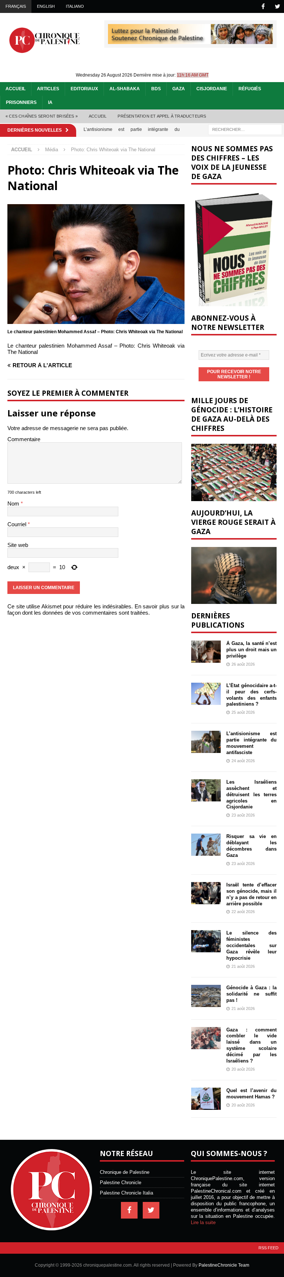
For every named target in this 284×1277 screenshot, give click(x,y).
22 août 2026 (243, 911)
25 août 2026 (243, 712)
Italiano (75, 6)
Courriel (17, 524)
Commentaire (23, 439)
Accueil (16, 88)
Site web (17, 545)
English (46, 6)
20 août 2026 (243, 1069)
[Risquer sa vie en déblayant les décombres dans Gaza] (206, 845)
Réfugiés (250, 88)
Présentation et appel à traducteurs (162, 116)
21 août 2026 (243, 966)
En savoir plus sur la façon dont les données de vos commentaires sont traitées (96, 609)
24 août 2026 (243, 761)
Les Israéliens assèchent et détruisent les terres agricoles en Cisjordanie (251, 794)
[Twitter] (277, 6)
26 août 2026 (243, 664)
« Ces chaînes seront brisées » (42, 116)
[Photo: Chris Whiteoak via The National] (96, 321)
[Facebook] (263, 6)
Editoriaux (84, 88)
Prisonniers (21, 102)
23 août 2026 (243, 815)
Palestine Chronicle (120, 1182)
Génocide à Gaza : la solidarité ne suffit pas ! (251, 994)
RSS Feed (268, 1248)
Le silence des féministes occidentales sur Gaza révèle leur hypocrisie (251, 945)
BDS (156, 88)
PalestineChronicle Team (224, 1265)
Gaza (178, 88)
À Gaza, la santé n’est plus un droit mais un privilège (251, 650)
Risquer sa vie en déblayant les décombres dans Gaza (251, 846)
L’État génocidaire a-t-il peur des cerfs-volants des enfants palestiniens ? (251, 695)
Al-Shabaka (124, 88)
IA (50, 102)
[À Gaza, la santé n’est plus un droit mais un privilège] (206, 652)
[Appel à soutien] (190, 41)
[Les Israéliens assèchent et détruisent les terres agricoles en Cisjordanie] (206, 790)
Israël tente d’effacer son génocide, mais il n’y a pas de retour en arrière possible (251, 894)
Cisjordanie (211, 88)
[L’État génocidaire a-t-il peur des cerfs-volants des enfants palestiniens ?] (206, 694)
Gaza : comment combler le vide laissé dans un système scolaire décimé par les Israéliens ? (251, 1045)
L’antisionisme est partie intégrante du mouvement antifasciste (251, 743)
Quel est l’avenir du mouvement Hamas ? (251, 1093)
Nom (14, 503)
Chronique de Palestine (124, 1172)
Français (16, 6)
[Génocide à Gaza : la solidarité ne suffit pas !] (206, 996)
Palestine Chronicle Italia (126, 1193)
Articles (48, 88)
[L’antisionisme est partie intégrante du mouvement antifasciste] (206, 742)
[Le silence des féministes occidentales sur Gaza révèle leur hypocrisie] (206, 941)
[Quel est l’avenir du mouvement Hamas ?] (206, 1099)
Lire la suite (203, 1222)
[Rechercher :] (245, 129)
